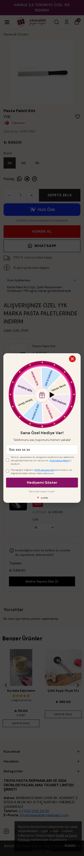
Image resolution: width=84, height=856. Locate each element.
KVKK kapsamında (44, 469)
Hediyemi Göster (42, 482)
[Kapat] (72, 358)
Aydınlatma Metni (59, 460)
